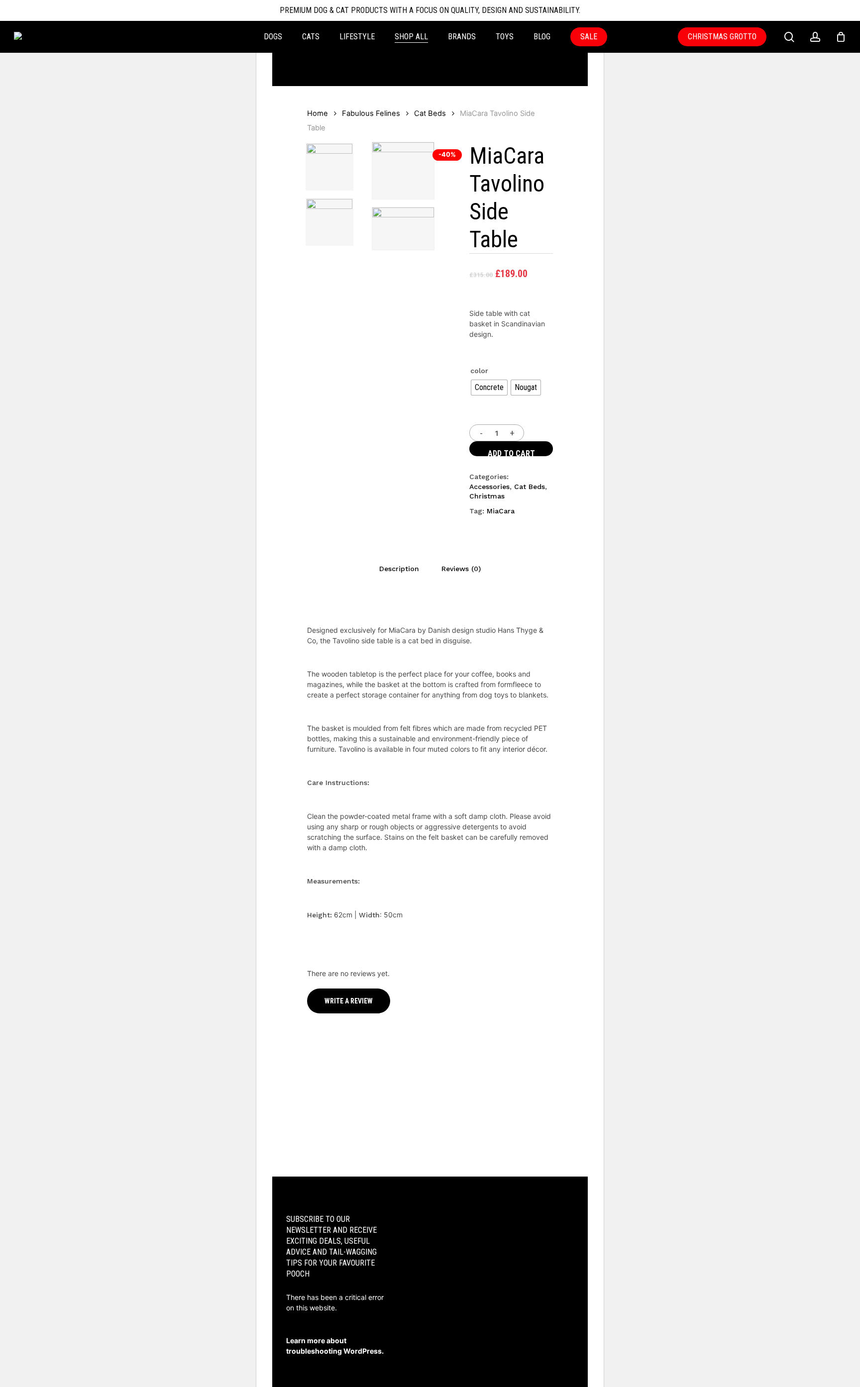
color (479, 371)
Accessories (489, 487)
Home (317, 113)
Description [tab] (399, 569)
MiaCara (501, 511)
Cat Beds (430, 113)
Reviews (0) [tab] (461, 569)
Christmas (487, 496)
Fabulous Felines (371, 113)
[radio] (489, 387)
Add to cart (511, 452)
